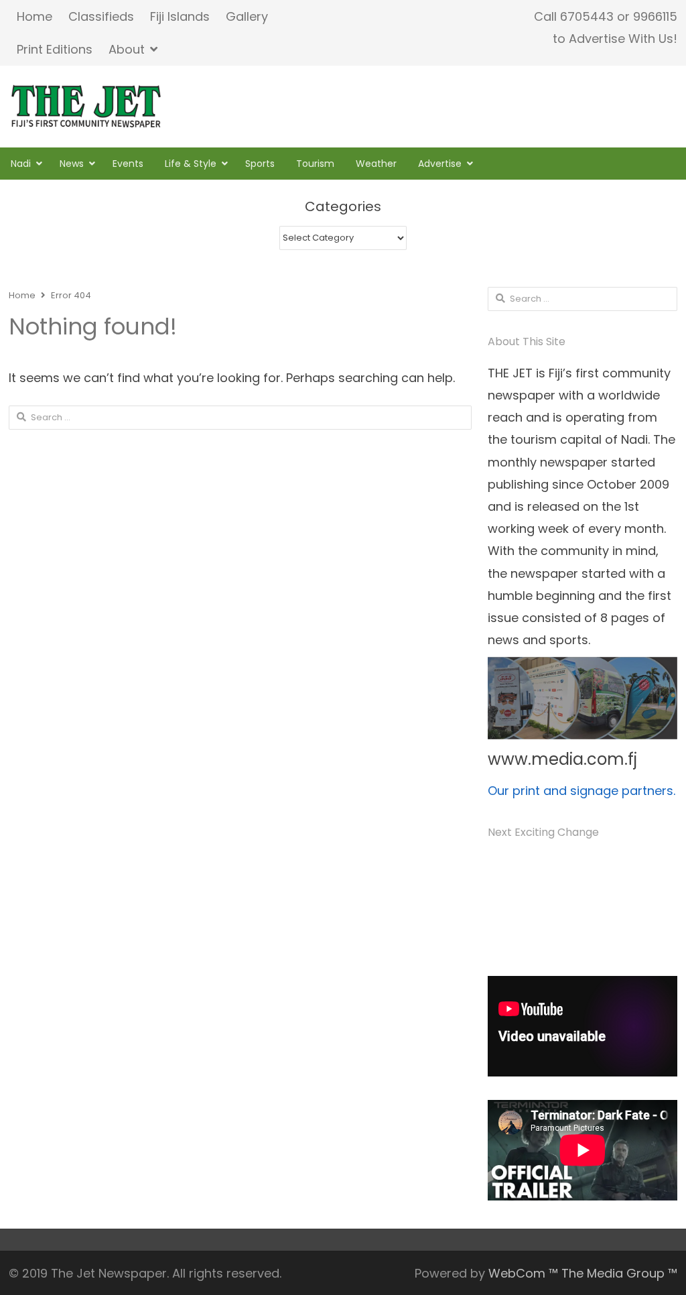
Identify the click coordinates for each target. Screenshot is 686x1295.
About (127, 49)
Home (34, 16)
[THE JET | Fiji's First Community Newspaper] (87, 106)
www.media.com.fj (562, 759)
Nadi (21, 163)
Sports (260, 163)
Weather (376, 163)
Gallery (247, 16)
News (72, 163)
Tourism (315, 163)
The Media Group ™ (619, 1273)
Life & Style (190, 163)
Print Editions (54, 49)
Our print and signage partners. (581, 790)
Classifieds (101, 16)
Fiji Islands (180, 16)
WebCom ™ (523, 1273)
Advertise (440, 163)
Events (128, 163)
